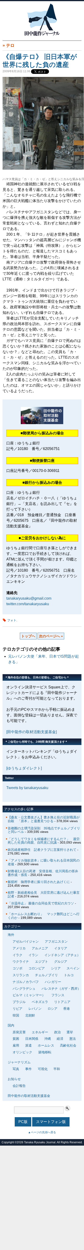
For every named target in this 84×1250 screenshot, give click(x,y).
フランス (57, 995)
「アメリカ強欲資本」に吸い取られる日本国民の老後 (44, 862)
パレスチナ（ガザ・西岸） (61, 988)
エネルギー (40, 1032)
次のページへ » (51, 636)
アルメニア (40, 948)
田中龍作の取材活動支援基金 (29, 1096)
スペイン (73, 968)
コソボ (17, 968)
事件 (28, 1069)
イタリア (60, 948)
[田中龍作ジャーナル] (42, 35)
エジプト (41, 961)
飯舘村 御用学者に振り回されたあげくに (39, 882)
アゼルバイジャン (26, 941)
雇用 (16, 1045)
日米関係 (31, 1039)
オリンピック (22, 1052)
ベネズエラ (40, 1002)
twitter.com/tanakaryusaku (27, 604)
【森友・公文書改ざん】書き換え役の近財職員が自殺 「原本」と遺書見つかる (44, 819)
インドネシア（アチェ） (62, 955)
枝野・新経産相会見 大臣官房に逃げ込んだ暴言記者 (44, 894)
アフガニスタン (56, 941)
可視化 (43, 1069)
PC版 (23, 1122)
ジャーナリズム (19, 1062)
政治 (57, 1032)
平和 (56, 1069)
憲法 (72, 1039)
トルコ (69, 975)
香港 (66, 1008)
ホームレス (46, 1045)
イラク (17, 955)
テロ (10, 45)
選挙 (69, 1032)
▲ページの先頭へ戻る (42, 1132)
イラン (33, 955)
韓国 (16, 1015)
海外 (11, 935)
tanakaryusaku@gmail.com (28, 598)
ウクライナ (21, 961)
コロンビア (36, 968)
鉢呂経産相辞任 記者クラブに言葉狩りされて (42, 850)
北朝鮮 (30, 1015)
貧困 (16, 1039)
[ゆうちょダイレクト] (24, 768)
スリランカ (21, 975)
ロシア (52, 1008)
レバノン (35, 1008)
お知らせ (14, 1079)
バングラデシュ (24, 988)
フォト (11, 620)
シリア (56, 968)
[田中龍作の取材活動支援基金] (31, 732)
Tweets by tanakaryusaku (27, 788)
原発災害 (19, 1032)
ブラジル (19, 1002)
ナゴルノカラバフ (26, 982)
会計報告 (19, 1086)
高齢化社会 (68, 1045)
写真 (16, 1069)
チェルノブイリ (46, 975)
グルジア (60, 961)
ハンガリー (53, 982)
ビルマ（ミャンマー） (29, 995)
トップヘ (28, 636)
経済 (60, 1039)
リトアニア (62, 1002)
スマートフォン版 (51, 1122)
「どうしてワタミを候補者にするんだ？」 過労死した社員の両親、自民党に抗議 (44, 841)
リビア (17, 1008)
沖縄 (47, 1039)
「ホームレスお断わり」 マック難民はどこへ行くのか (44, 916)
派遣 (28, 1045)
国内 (11, 1025)
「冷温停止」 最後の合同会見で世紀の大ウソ (41, 903)
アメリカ (19, 948)
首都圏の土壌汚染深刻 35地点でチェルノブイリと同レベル (44, 830)
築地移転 (44, 1052)
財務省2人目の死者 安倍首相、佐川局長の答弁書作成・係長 (43, 873)
